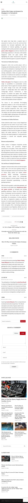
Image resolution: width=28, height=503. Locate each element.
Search (23, 321)
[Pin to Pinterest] (20, 222)
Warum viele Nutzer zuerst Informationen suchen (12, 465)
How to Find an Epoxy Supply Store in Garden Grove (17, 458)
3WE (2, 256)
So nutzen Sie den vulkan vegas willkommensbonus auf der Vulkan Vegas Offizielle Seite (11, 489)
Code (22, 333)
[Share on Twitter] (19, 222)
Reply (25, 277)
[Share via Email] (22, 222)
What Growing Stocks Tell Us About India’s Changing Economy (12, 480)
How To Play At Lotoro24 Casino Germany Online (12, 473)
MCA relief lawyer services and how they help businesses (20, 434)
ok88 (3, 297)
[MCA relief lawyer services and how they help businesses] (21, 426)
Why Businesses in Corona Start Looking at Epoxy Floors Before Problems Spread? (7, 435)
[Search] (26, 2)
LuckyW (4, 277)
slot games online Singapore (18, 216)
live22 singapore (5, 216)
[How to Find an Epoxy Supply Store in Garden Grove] (5, 458)
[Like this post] (16, 222)
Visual (16, 333)
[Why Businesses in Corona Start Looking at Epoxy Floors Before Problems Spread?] (7, 426)
